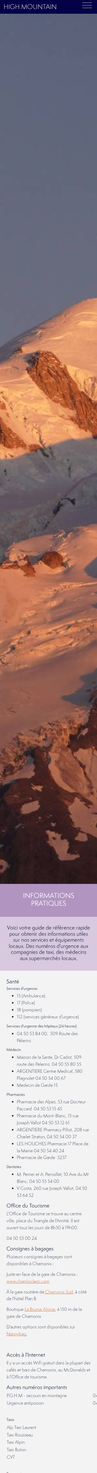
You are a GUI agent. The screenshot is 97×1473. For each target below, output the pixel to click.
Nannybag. (16, 1334)
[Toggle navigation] (87, 5)
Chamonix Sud (58, 1292)
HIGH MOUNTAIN (30, 6)
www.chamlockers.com (27, 1281)
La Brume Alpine (40, 1309)
